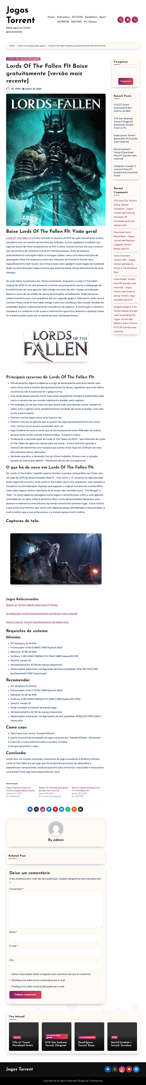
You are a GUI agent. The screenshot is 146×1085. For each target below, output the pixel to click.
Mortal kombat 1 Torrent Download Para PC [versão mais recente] (125, 154)
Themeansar (96, 1080)
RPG (114, 1037)
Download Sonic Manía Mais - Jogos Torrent (124, 236)
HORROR (63, 22)
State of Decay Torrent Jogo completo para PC (124, 295)
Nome (13, 932)
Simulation (91, 17)
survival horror (87, 1037)
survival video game (53, 1036)
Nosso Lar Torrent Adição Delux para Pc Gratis (32, 605)
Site (11, 960)
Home (51, 17)
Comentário (16, 889)
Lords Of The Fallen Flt (19, 238)
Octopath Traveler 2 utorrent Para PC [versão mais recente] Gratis (125, 171)
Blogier (82, 1080)
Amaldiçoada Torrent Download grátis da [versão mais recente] (41, 613)
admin (18, 89)
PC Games (90, 22)
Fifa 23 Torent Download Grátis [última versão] (123, 107)
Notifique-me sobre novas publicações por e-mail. (38, 986)
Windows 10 (21, 643)
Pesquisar (121, 62)
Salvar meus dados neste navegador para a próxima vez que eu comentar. (51, 974)
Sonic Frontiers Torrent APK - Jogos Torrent (124, 259)
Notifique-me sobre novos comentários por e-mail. (38, 980)
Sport (103, 17)
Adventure (63, 17)
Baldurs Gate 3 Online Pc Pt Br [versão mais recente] (125, 327)
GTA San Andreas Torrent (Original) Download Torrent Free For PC (123, 123)
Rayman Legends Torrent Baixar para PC (124, 244)
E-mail (13, 946)
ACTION (77, 17)
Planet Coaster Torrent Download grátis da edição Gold (37, 622)
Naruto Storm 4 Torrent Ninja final (125, 268)
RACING (76, 22)
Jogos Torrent (19, 1069)
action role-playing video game (23, 59)
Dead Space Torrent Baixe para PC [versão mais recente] (125, 138)
